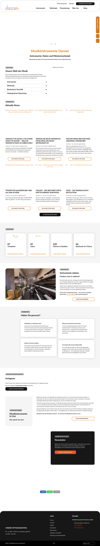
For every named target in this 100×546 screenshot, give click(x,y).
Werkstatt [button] (10, 86)
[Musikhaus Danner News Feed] (53, 543)
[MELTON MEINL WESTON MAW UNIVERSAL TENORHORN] (80, 122)
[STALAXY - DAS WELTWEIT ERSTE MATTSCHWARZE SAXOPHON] (50, 176)
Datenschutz (53, 530)
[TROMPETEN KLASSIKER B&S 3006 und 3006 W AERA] (19, 171)
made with (87, 543)
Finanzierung (64, 8)
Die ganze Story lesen (17, 158)
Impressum (53, 528)
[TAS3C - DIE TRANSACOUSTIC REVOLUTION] (80, 173)
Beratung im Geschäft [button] (15, 89)
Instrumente (41, 8)
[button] (27, 82)
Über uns (76, 8)
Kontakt (52, 522)
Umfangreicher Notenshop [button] (17, 93)
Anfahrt (71, 3)
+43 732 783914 (70, 294)
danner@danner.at (79, 527)
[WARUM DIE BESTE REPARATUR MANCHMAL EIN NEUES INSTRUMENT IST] (50, 119)
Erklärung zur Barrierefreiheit (57, 535)
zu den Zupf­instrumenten (59, 253)
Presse (51, 520)
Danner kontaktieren (85, 3)
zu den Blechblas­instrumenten (15, 253)
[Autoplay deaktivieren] (55, 44)
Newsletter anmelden (55, 533)
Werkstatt (53, 8)
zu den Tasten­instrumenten (83, 253)
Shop (86, 8)
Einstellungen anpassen (16, 388)
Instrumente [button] (11, 82)
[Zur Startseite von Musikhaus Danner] (12, 7)
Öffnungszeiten (62, 3)
